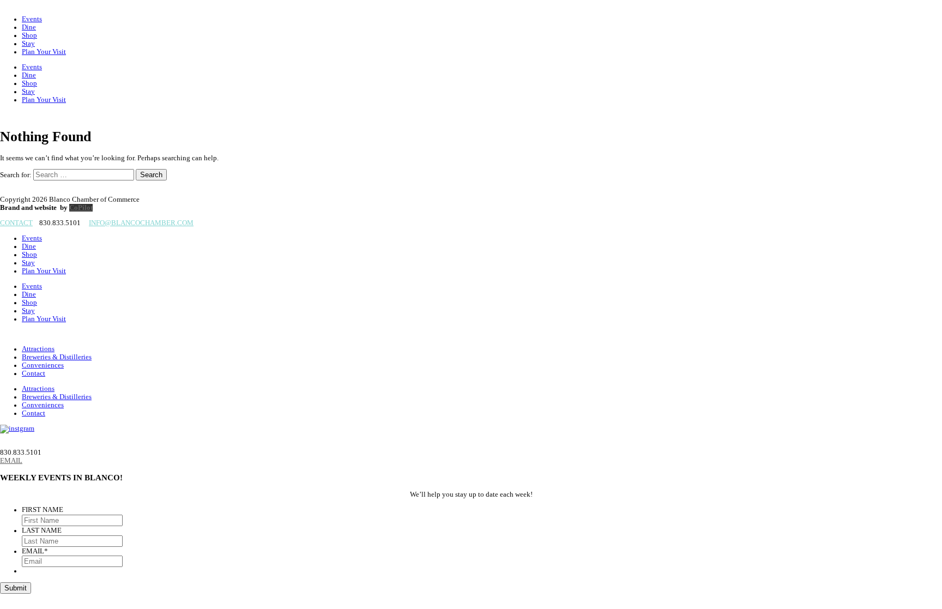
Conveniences (43, 365)
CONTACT (16, 223)
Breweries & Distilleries (57, 357)
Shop (29, 35)
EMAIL (11, 461)
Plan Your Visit (44, 52)
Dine (29, 27)
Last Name (42, 530)
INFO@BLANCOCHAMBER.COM (141, 223)
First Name (42, 510)
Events (32, 19)
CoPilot (81, 208)
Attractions (38, 349)
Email (35, 551)
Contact (33, 373)
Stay (28, 43)
